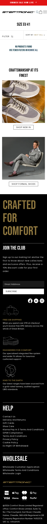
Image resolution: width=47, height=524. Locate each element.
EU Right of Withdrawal (15, 446)
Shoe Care (8, 426)
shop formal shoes (23, 184)
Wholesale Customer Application (21, 467)
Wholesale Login (12, 473)
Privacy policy (10, 439)
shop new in (23, 127)
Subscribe (11, 291)
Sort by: (30, 35)
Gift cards (8, 423)
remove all (33, 50)
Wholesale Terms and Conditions (21, 470)
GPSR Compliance (13, 433)
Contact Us (9, 416)
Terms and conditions (15, 436)
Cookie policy (10, 442)
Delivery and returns (14, 420)
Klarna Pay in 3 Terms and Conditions (23, 429)
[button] (37, 12)
